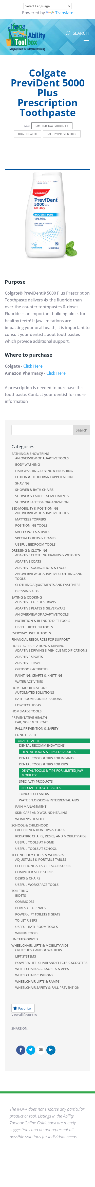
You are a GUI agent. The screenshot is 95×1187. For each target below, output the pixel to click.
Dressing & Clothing (29, 550)
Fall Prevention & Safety (36, 728)
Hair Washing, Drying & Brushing (44, 471)
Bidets (20, 895)
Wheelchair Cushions (34, 975)
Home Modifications (29, 688)
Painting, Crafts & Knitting (38, 675)
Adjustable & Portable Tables (40, 859)
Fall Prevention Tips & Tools (40, 830)
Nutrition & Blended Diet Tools (42, 620)
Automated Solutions (34, 692)
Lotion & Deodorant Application (44, 477)
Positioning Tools (31, 525)
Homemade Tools (26, 711)
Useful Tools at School (36, 848)
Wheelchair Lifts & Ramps (37, 981)
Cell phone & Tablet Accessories (43, 866)
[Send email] (40, 1050)
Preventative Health (29, 717)
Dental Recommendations (42, 745)
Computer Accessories (34, 872)
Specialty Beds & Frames (35, 538)
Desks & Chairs (27, 878)
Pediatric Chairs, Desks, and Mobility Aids (50, 836)
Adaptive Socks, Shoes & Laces (40, 567)
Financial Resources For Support (40, 639)
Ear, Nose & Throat (31, 722)
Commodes (24, 901)
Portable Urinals (30, 908)
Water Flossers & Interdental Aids (49, 800)
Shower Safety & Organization (42, 502)
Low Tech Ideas (28, 705)
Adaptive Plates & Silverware (40, 608)
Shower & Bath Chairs (34, 489)
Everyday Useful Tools (31, 633)
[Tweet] (30, 1050)
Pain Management (30, 806)
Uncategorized (24, 939)
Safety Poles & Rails (32, 531)
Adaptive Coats (28, 561)
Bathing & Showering (30, 453)
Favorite (24, 1008)
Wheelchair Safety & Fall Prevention (47, 987)
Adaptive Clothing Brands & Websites (47, 555)
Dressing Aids (27, 591)
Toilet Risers (26, 920)
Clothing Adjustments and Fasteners (47, 584)
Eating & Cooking (26, 597)
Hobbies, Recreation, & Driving (37, 645)
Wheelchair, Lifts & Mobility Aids (39, 945)
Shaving (22, 483)
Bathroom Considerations (38, 698)
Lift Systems (25, 956)
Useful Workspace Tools (37, 884)
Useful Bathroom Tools (36, 926)
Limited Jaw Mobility (51, 126)
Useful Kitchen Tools (34, 627)
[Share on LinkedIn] (50, 1050)
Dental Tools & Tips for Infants (46, 758)
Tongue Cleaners (34, 794)
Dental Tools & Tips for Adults (48, 751)
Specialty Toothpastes (41, 787)
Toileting (19, 890)
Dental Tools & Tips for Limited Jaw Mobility (52, 772)
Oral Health (27, 134)
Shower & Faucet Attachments (42, 496)
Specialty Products (36, 781)
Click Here (33, 366)
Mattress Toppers (30, 519)
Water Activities (29, 681)
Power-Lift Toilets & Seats (37, 914)
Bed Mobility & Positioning (34, 508)
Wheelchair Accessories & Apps (42, 968)
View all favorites (24, 1014)
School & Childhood (29, 825)
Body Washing (27, 464)
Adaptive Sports (29, 656)
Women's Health (29, 819)
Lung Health (26, 734)
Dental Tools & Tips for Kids (43, 764)
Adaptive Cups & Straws (35, 602)
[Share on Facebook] (20, 1050)
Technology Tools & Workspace (39, 855)
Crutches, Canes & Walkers (38, 950)
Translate (64, 12)
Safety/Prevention (62, 134)
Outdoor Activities (31, 669)
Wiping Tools (26, 933)
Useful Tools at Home (34, 842)
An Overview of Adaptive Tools (42, 458)
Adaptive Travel (28, 662)
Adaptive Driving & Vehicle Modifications (51, 650)
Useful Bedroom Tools (35, 544)
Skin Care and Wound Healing (41, 812)
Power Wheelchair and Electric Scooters (51, 962)
